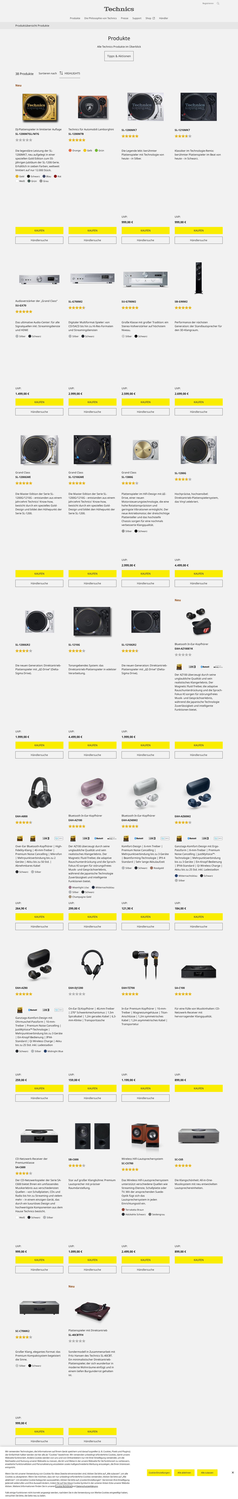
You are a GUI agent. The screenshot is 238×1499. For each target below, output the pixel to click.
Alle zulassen (207, 1472)
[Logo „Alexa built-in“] (58, 838)
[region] (119, 1473)
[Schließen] (232, 1472)
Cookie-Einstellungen (159, 1472)
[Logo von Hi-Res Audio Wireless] (32, 838)
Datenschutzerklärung (87, 1486)
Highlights (72, 73)
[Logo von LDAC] (45, 838)
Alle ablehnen (184, 1472)
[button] (119, 56)
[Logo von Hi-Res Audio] (19, 838)
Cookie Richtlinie (64, 1486)
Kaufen (39, 230)
